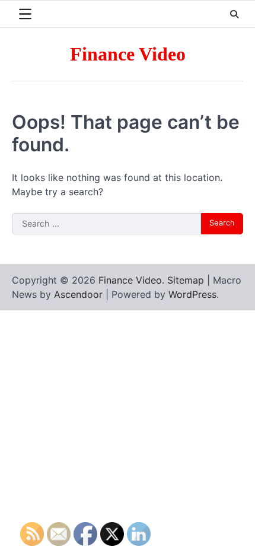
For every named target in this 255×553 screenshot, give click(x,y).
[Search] (234, 14)
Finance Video (128, 54)
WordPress (192, 294)
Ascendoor (78, 294)
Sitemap (185, 280)
